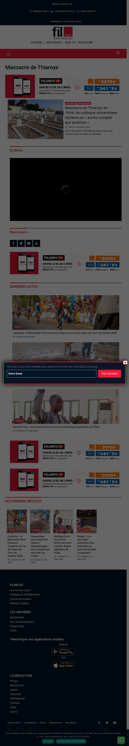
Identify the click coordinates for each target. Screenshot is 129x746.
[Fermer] (125, 362)
